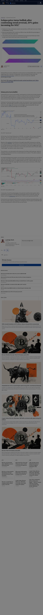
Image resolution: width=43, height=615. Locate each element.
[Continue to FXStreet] (40, 2)
